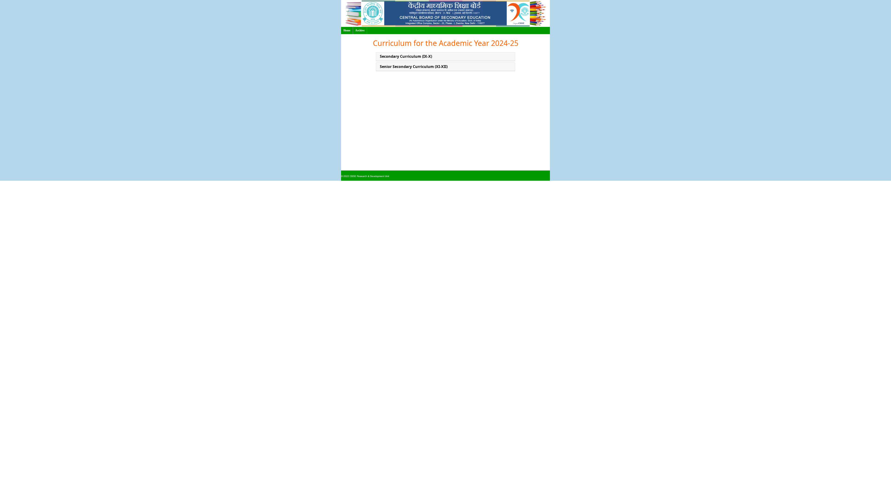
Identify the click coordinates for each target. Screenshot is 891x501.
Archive (360, 30)
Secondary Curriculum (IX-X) (406, 56)
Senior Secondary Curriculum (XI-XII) (414, 66)
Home (346, 30)
